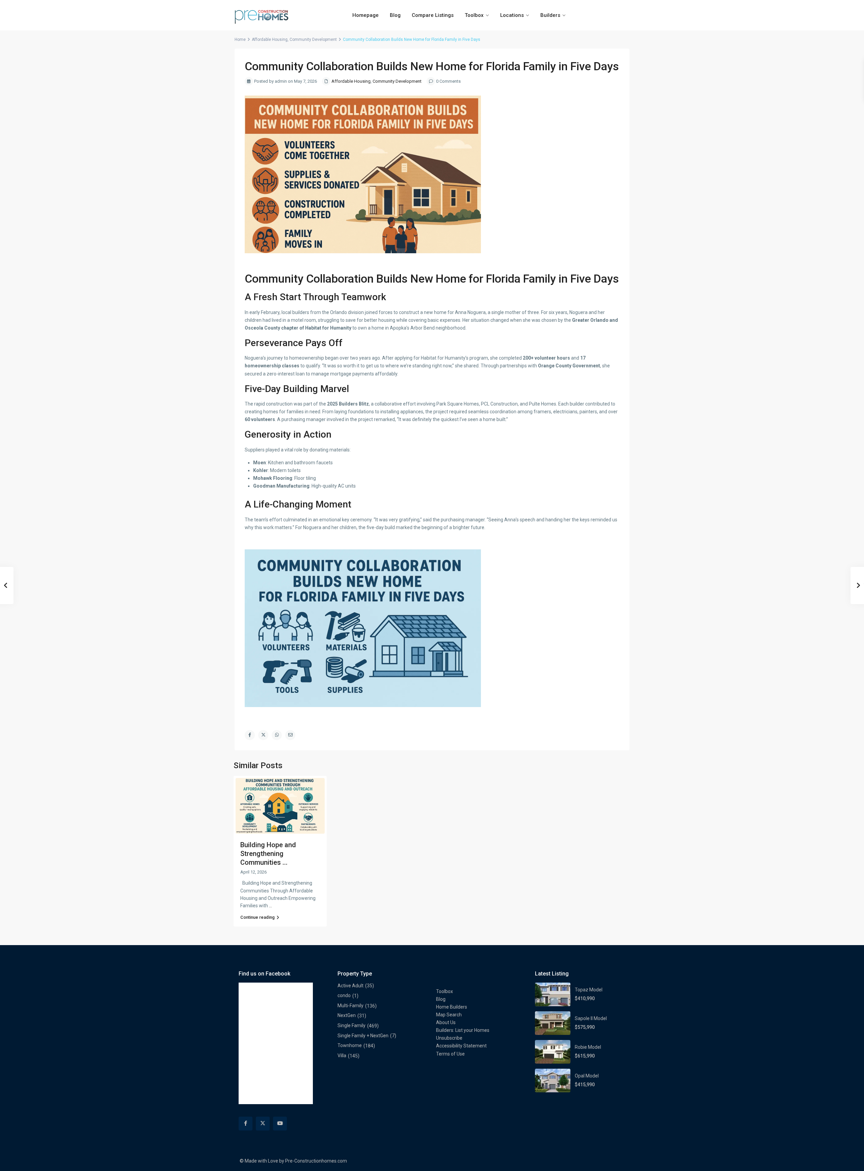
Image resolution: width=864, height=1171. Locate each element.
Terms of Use (450, 1054)
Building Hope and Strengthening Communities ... (268, 853)
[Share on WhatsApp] (277, 735)
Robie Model (588, 1047)
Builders (550, 15)
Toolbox (474, 15)
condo (344, 995)
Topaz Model (588, 989)
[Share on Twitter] (263, 735)
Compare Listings (433, 15)
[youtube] (280, 1123)
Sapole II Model (591, 1018)
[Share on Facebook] (250, 735)
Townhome (350, 1045)
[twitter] (263, 1123)
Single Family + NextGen (363, 1035)
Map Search (449, 1014)
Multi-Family (350, 1005)
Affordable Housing (270, 39)
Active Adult (350, 985)
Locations (512, 15)
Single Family (352, 1025)
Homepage (365, 15)
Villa (342, 1055)
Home (240, 39)
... (270, 905)
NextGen (347, 1015)
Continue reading (257, 917)
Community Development (313, 39)
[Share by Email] (290, 735)
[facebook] (245, 1123)
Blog (395, 15)
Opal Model (587, 1075)
